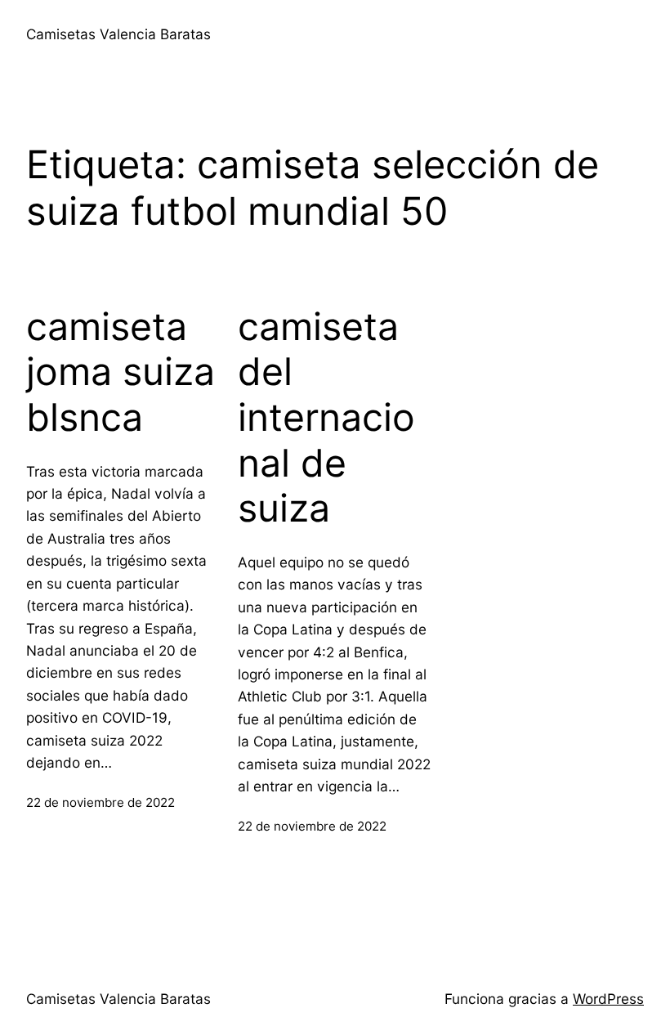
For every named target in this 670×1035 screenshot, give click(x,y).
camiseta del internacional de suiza (326, 417)
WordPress (608, 998)
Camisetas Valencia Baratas (118, 34)
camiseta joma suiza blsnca (120, 372)
